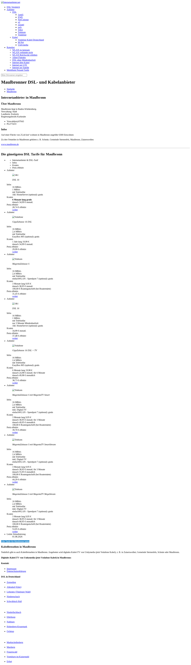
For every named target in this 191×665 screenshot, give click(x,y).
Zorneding (11, 582)
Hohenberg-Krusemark (17, 626)
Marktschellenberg (15, 642)
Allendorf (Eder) (14, 587)
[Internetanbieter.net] (10, 2)
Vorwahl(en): (12, 121)
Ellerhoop (11, 617)
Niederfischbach (14, 612)
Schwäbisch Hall (14, 601)
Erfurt (9, 661)
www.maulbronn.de (10, 144)
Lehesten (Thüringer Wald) (19, 592)
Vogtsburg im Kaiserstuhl (18, 656)
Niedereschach (13, 596)
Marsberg (11, 647)
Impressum (11, 569)
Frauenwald (12, 652)
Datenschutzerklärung (16, 571)
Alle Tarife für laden (15, 541)
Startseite (11, 89)
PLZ (9, 124)
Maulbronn (11, 91)
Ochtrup (10, 631)
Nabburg (11, 622)
